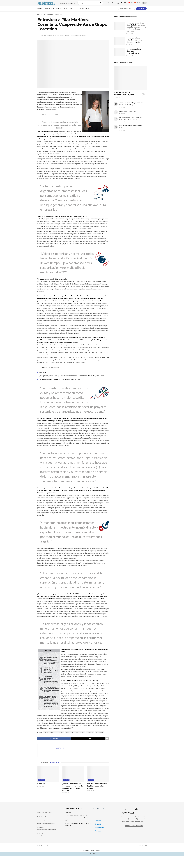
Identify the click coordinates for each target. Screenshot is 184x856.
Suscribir (141, 8)
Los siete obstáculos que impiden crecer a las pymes (59, 379)
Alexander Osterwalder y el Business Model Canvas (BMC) (131, 104)
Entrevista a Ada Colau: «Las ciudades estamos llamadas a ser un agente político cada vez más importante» (136, 27)
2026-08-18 (66, 792)
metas (46, 732)
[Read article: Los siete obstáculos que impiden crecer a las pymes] (98, 774)
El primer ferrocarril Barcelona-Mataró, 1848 (124, 93)
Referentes (50, 14)
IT (95, 814)
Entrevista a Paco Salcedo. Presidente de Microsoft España (135, 40)
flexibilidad (90, 732)
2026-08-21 (41, 786)
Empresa (47, 8)
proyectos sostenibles (56, 732)
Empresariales (58, 14)
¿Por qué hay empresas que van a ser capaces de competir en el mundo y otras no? (71, 376)
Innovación (74, 732)
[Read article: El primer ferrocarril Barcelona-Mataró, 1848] (130, 78)
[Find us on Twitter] (121, 3)
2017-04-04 (130, 33)
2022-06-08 (60, 35)
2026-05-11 (130, 44)
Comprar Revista (126, 8)
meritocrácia (99, 732)
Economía (57, 8)
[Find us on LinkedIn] (118, 3)
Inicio (39, 8)
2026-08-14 (91, 790)
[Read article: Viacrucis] (48, 774)
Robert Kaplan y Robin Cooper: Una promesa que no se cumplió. (130, 118)
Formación (83, 8)
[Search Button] (101, 3)
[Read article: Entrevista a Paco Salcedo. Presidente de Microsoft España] (119, 41)
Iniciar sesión (110, 3)
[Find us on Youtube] (125, 3)
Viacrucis (42, 372)
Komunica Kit (44, 845)
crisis (67, 732)
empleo (82, 732)
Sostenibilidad (70, 8)
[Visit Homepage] (46, 3)
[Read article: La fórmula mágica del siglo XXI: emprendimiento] (119, 52)
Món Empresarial (49, 35)
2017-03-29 (130, 55)
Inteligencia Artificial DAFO (127, 111)
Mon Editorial (45, 817)
